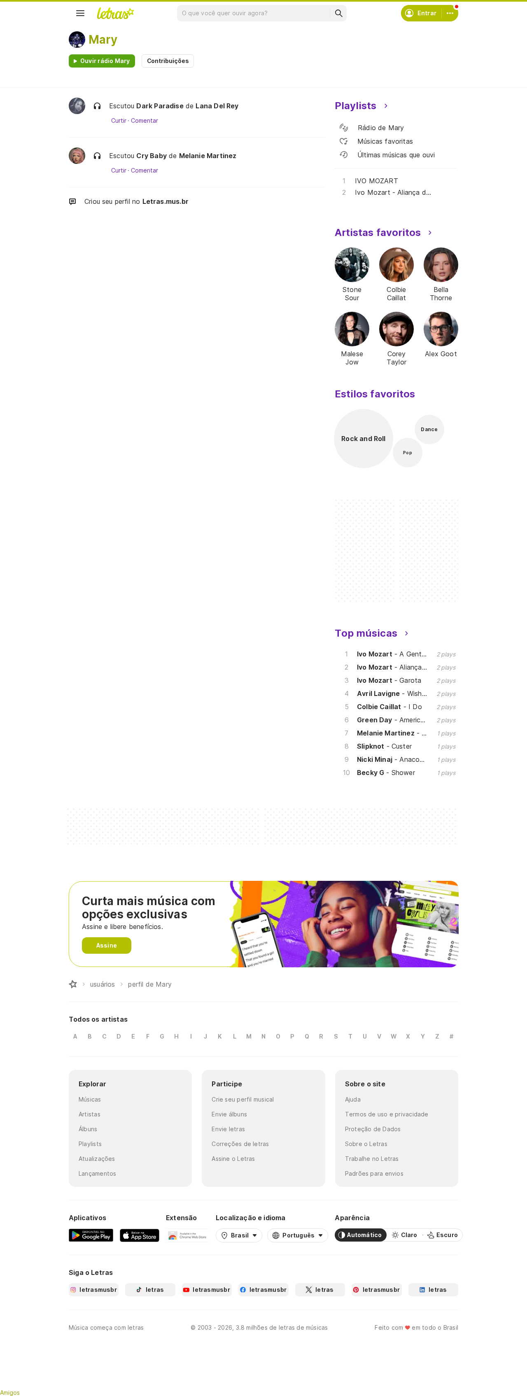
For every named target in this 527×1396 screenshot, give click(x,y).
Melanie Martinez (208, 156)
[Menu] (80, 13)
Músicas (90, 1099)
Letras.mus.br (165, 201)
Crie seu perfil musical (243, 1099)
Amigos (10, 1392)
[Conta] (450, 13)
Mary (103, 40)
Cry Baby (151, 156)
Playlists (90, 1143)
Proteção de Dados (373, 1128)
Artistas (89, 1114)
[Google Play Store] (91, 1235)
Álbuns (88, 1128)
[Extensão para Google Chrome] (187, 1235)
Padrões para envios (374, 1173)
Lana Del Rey (217, 106)
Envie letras (228, 1128)
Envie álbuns (229, 1114)
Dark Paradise (159, 106)
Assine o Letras (233, 1158)
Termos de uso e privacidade (387, 1114)
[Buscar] (338, 13)
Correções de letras (240, 1143)
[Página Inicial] (73, 984)
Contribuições (168, 60)
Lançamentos (97, 1173)
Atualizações (97, 1158)
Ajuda (353, 1099)
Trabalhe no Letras (372, 1158)
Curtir (118, 120)
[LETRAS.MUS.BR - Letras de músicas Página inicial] (115, 13)
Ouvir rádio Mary (105, 60)
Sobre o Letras (366, 1143)
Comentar (144, 120)
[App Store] (139, 1235)
